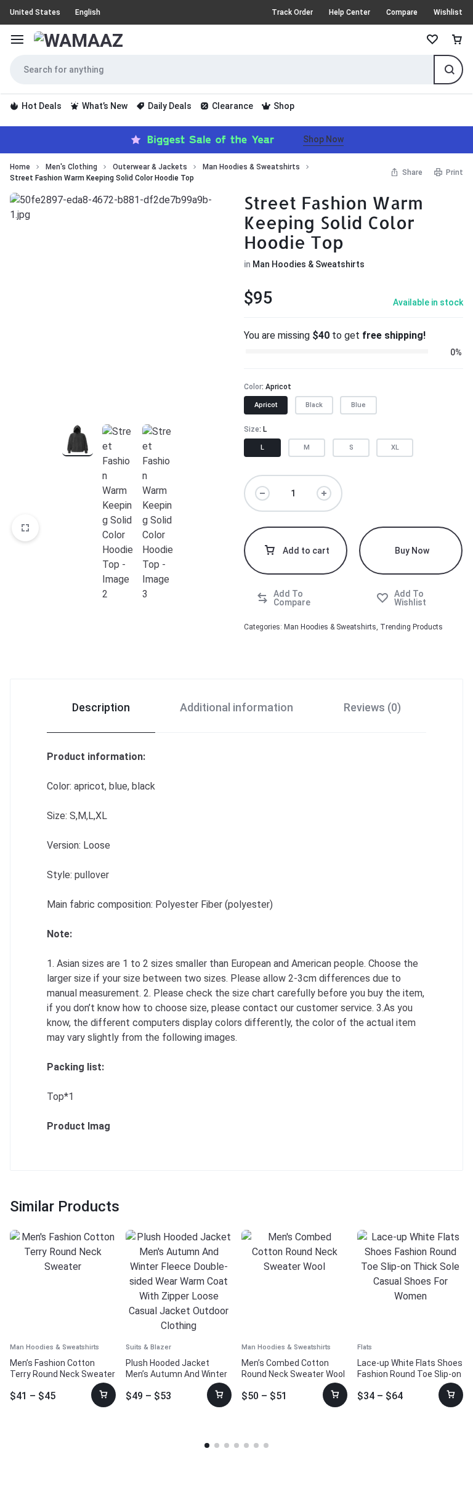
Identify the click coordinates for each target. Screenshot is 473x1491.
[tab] (101, 706)
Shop (283, 106)
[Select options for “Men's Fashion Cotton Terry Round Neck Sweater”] (103, 1395)
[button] (266, 405)
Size (255, 429)
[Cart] (457, 40)
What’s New (104, 106)
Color (267, 386)
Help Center (349, 12)
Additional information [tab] (236, 707)
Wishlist (448, 12)
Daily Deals (170, 106)
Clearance (232, 106)
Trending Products (411, 627)
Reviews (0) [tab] (372, 707)
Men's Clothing (71, 167)
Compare (402, 12)
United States (35, 12)
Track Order (292, 12)
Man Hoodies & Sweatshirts (251, 167)
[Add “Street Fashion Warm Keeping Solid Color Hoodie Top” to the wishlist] (413, 598)
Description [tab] (101, 707)
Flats (364, 1347)
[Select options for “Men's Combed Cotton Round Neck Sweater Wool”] (335, 1395)
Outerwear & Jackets (150, 167)
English (87, 12)
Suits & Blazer (148, 1347)
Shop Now (323, 139)
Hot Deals (42, 106)
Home (20, 167)
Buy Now (412, 551)
